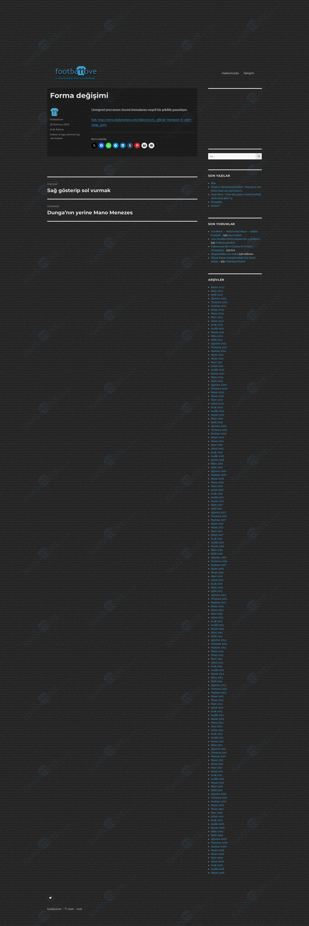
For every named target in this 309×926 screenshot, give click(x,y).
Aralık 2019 (217, 411)
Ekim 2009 (217, 831)
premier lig (72, 134)
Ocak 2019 (217, 452)
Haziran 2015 (218, 602)
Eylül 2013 (216, 681)
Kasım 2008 (217, 872)
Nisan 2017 (217, 527)
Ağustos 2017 (218, 512)
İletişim (249, 73)
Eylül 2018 (216, 467)
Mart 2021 (216, 362)
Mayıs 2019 (217, 437)
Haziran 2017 (218, 520)
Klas (213, 183)
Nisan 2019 (217, 441)
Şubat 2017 (217, 535)
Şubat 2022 (217, 321)
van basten (56, 138)
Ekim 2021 (217, 336)
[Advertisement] (155, 35)
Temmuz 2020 (219, 388)
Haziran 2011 (218, 756)
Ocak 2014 (216, 666)
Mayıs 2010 (217, 805)
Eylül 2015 (216, 591)
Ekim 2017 (217, 505)
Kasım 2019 (217, 414)
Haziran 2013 (218, 692)
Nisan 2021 (217, 358)
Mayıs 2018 (217, 478)
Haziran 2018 (218, 474)
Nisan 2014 (217, 655)
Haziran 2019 (218, 433)
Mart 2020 (217, 399)
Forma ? (215, 205)
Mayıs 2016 (217, 568)
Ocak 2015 (216, 621)
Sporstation (235, 235)
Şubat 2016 (217, 580)
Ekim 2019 (217, 418)
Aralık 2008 (217, 869)
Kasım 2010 (217, 782)
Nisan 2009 (217, 854)
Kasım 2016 (217, 546)
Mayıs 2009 (217, 850)
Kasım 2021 (217, 332)
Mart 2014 (216, 658)
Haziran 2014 (218, 647)
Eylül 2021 (216, 339)
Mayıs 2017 (217, 523)
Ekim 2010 (217, 786)
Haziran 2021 (218, 351)
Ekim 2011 (216, 745)
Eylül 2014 (216, 636)
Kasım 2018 (217, 459)
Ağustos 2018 (218, 471)
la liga (61, 134)
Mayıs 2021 (217, 354)
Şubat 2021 (217, 366)
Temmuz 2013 (219, 688)
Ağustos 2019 (218, 426)
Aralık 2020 (217, 369)
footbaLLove (54, 909)
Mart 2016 (217, 576)
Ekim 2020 (217, 377)
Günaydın (216, 202)
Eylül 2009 (217, 835)
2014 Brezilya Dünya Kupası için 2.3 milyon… (236, 239)
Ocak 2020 (217, 407)
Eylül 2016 (217, 553)
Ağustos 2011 (218, 748)
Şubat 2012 (217, 730)
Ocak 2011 (216, 775)
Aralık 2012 (217, 715)
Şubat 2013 (217, 707)
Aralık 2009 (217, 824)
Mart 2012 (216, 726)
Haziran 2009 (219, 846)
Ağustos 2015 (218, 595)
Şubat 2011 (217, 771)
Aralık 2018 (217, 456)
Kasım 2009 (218, 827)
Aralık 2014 (217, 625)
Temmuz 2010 (219, 797)
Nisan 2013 (217, 700)
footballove (56, 119)
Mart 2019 (217, 444)
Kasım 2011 (217, 741)
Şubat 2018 (217, 490)
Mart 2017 (216, 531)
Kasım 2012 (217, 718)
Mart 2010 (216, 812)
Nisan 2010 (217, 809)
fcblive (60, 129)
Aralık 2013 (217, 670)
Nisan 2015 (217, 610)
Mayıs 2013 (217, 696)
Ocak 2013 (216, 711)
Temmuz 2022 (219, 302)
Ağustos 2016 (218, 557)
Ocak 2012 (216, 733)
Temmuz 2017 (219, 516)
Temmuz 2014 (219, 643)
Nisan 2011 (217, 764)
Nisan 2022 (217, 313)
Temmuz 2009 (219, 842)
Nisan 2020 (217, 396)
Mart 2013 (216, 703)
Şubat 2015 (217, 617)
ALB (52, 129)
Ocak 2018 (216, 493)
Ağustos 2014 (218, 640)
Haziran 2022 (218, 306)
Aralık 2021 (217, 328)
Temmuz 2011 (219, 752)
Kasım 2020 (217, 373)
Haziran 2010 (218, 801)
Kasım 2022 (217, 287)
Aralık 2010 (217, 779)
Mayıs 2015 (217, 606)
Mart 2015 (216, 613)
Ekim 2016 (217, 550)
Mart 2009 (217, 857)
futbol (53, 134)
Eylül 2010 (216, 790)
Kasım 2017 (217, 501)
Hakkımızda (230, 73)
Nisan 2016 (217, 572)
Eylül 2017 (216, 508)
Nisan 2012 (217, 722)
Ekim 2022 (217, 291)
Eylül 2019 (217, 422)
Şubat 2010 (217, 816)
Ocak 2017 (216, 538)
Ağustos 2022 (219, 298)
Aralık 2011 (217, 737)
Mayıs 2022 (217, 309)
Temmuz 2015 (219, 598)
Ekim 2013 (217, 677)
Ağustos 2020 (219, 384)
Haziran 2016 (218, 565)
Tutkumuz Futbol (235, 261)
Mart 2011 (216, 767)
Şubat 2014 (217, 662)
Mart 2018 (216, 486)
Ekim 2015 (217, 587)
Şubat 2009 (217, 861)
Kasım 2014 (217, 628)
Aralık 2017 (217, 497)
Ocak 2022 (217, 324)
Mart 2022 (217, 317)
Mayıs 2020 (217, 392)
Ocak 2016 (217, 583)
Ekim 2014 (217, 632)
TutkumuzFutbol (225, 242)
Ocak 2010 (216, 820)
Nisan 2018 (217, 482)
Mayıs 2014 (217, 651)
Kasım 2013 (217, 673)
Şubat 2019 (217, 448)
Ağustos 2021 (218, 343)
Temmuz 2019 (219, 429)
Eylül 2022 (217, 294)
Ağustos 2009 (219, 839)
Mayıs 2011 (217, 760)
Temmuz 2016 (219, 561)
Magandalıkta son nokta (225, 254)
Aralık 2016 (217, 542)
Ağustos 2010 (218, 794)
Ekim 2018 (217, 463)
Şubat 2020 (217, 403)
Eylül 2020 (217, 381)
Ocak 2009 (217, 865)
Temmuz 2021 (219, 347)
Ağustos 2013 (218, 685)
